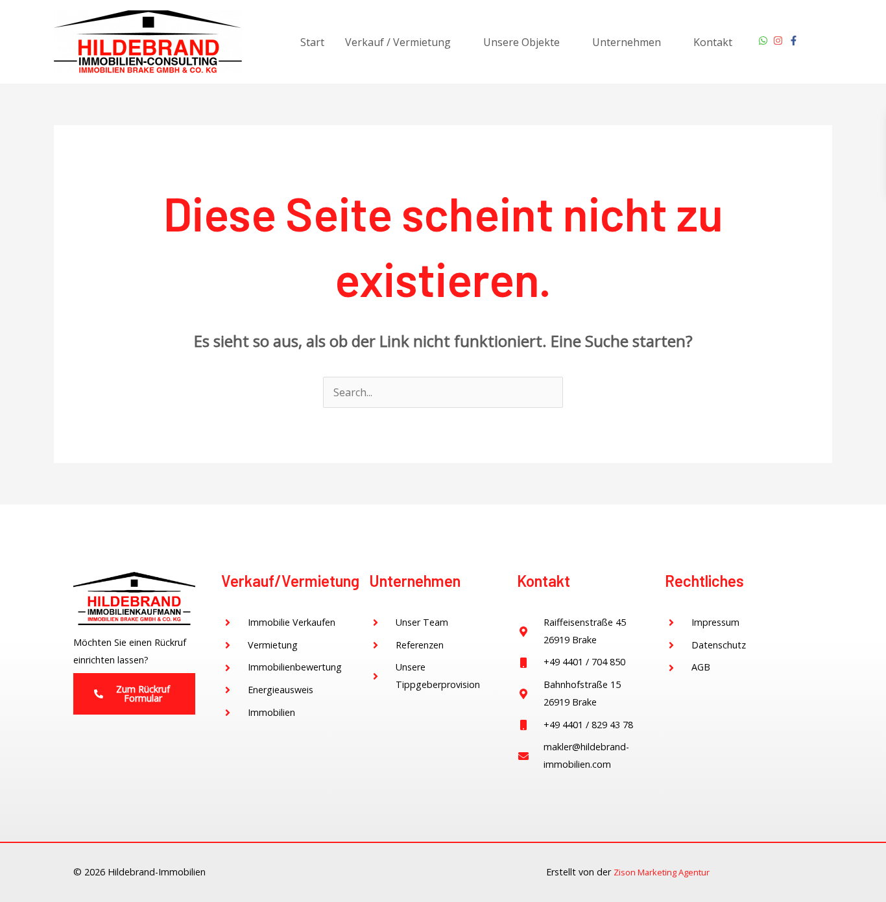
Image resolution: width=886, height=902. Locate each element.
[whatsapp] (764, 40)
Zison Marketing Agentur (662, 872)
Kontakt (712, 42)
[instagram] (779, 40)
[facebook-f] (795, 40)
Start (312, 42)
